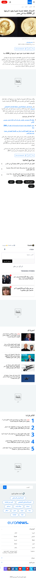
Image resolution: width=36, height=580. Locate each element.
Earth (15, 537)
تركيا (22, 515)
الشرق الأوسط (29, 182)
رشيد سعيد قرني (29, 42)
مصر (22, 7)
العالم (26, 7)
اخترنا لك (31, 330)
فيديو (33, 548)
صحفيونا (33, 551)
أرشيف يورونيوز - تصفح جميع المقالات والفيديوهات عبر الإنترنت (9, 552)
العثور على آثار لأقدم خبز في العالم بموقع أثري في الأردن (20, 164)
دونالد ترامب (18, 506)
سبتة (29, 511)
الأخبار (30, 7)
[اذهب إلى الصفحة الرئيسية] (30, 2)
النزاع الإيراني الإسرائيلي (18, 498)
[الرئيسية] (34, 7)
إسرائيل (8, 506)
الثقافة (15, 544)
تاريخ (11, 182)
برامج (16, 548)
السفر (33, 544)
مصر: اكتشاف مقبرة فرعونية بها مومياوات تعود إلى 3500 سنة (19, 126)
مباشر (4, 2)
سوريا (22, 511)
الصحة (15, 540)
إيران (14, 511)
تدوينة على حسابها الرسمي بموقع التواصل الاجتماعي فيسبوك (19, 108)
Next (33, 540)
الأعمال (33, 537)
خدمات (33, 558)
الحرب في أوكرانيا (9, 502)
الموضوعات (32, 529)
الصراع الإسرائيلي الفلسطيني (24, 502)
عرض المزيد (32, 563)
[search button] (5, 487)
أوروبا (33, 533)
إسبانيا (27, 506)
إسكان (6, 511)
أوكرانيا (14, 515)
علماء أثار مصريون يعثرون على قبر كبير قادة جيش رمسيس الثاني (18, 121)
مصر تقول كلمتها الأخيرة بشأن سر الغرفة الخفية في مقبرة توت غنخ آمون (19, 132)
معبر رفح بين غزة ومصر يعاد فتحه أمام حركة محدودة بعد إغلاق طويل (20, 169)
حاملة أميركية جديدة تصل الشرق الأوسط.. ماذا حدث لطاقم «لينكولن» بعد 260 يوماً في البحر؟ (20, 175)
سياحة (19, 182)
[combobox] (18, 487)
